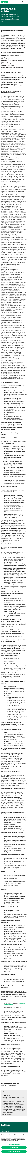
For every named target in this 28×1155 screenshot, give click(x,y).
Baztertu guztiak (14, 1147)
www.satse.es (10, 37)
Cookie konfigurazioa (14, 1144)
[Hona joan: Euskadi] (4, 2)
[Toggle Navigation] (26, 2)
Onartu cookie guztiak (14, 1151)
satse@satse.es (16, 64)
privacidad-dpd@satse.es (8, 69)
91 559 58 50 (12, 1101)
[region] (14, 1143)
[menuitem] (4, 1129)
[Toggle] (22, 2)
